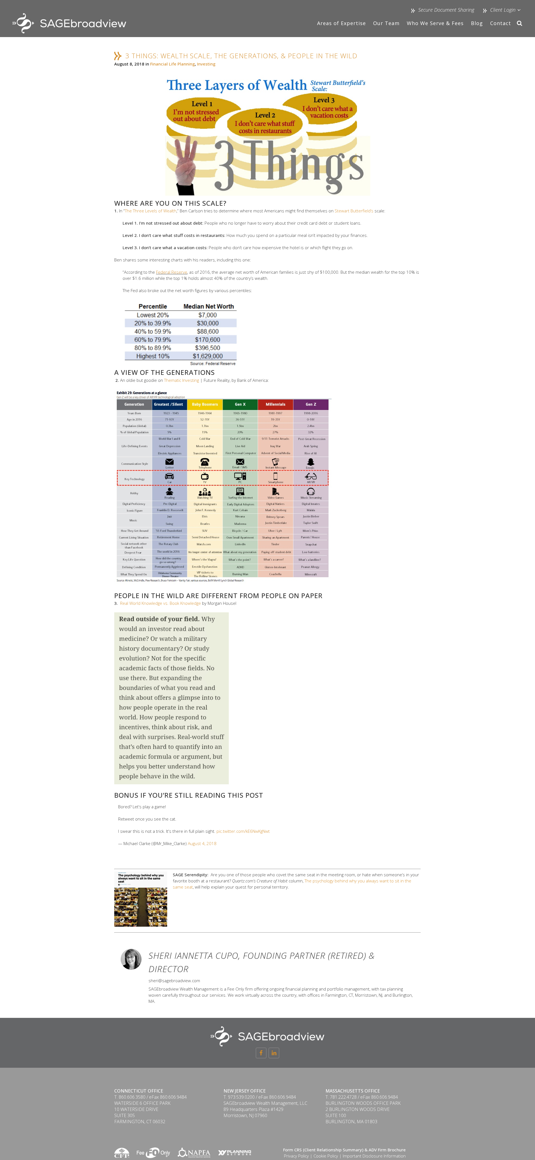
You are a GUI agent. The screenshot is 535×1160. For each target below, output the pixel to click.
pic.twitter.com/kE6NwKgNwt (243, 831)
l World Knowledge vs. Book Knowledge (164, 603)
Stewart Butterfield (353, 210)
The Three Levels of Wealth (150, 210)
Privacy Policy (296, 1156)
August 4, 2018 (202, 843)
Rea (123, 603)
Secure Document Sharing (446, 9)
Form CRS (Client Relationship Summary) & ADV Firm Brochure (344, 1149)
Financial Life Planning (172, 64)
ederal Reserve (172, 272)
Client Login (502, 9)
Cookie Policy (325, 1156)
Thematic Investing (181, 380)
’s (372, 210)
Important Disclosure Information (374, 1156)
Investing (206, 64)
